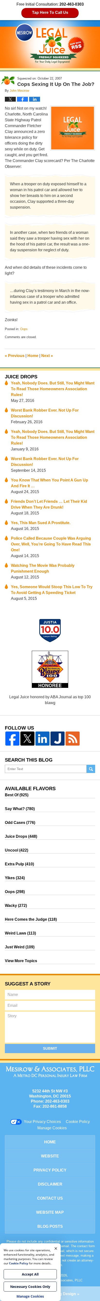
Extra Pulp (19, 864)
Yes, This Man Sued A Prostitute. (40, 523)
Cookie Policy (78, 1122)
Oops (24, 329)
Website (50, 1156)
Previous (15, 356)
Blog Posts (50, 1226)
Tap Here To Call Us (50, 12)
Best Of (16, 795)
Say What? (20, 809)
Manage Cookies (52, 1128)
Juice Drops (21, 376)
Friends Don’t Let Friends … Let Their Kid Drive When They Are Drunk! (49, 504)
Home (32, 356)
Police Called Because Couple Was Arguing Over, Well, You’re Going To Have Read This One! (51, 544)
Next (47, 356)
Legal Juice (50, 43)
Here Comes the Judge (31, 919)
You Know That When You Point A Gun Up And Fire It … (49, 483)
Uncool (16, 850)
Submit (50, 1048)
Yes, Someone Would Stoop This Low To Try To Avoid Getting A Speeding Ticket (51, 590)
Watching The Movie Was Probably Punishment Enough (43, 568)
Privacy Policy (50, 1170)
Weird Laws (20, 933)
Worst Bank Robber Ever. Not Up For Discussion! (45, 413)
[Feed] (72, 739)
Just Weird (19, 947)
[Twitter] (27, 739)
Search (91, 769)
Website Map (50, 1212)
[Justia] (57, 739)
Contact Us (50, 1198)
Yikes (15, 878)
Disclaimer (50, 1184)
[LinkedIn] (42, 739)
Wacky (16, 905)
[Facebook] (12, 739)
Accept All (30, 1274)
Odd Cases (20, 823)
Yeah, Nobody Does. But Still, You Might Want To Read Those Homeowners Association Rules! (52, 389)
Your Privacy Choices (42, 1122)
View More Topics (21, 961)
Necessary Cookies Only (30, 1286)
